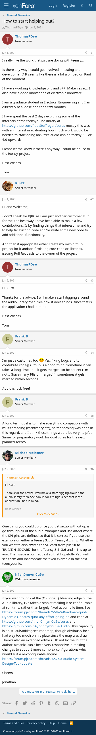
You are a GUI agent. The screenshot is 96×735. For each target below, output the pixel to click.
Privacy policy (36, 723)
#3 (92, 280)
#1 (92, 53)
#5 (92, 416)
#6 (92, 469)
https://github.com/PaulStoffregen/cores (33, 125)
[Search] (90, 5)
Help (52, 723)
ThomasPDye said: (17, 478)
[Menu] (6, 5)
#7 (92, 590)
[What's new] (81, 5)
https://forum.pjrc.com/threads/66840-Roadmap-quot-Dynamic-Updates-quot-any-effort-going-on (44, 614)
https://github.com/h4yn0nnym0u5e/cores (35, 621)
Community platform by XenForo (38, 731)
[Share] (86, 52)
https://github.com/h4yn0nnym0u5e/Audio (36, 626)
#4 (92, 353)
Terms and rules (13, 723)
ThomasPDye (14, 27)
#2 (92, 199)
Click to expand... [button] (48, 514)
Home (62, 723)
